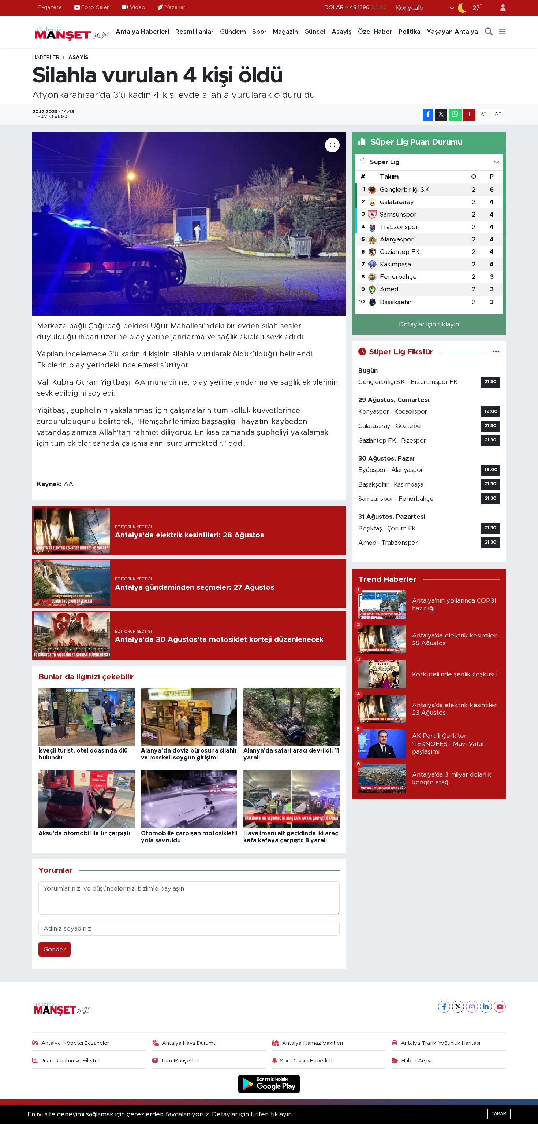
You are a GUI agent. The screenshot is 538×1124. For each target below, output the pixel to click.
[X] (458, 1007)
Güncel (314, 32)
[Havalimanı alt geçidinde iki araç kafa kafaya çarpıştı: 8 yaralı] (291, 799)
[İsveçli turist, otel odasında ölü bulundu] (86, 716)
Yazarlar (175, 7)
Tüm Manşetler (179, 1061)
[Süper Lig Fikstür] (496, 352)
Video (137, 7)
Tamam (499, 1114)
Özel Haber (375, 32)
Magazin (285, 32)
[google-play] (269, 1084)
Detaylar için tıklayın (429, 324)
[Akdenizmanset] (72, 31)
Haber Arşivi (416, 1061)
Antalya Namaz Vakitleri (312, 1043)
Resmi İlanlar (194, 32)
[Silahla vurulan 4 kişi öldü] (189, 223)
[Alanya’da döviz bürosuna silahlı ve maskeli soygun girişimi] (189, 716)
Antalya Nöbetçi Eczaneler (75, 1043)
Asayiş (342, 32)
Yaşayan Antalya (452, 32)
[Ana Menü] (502, 32)
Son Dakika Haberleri (306, 1061)
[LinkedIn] (486, 1007)
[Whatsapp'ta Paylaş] (455, 115)
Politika (410, 32)
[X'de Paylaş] (441, 115)
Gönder (55, 949)
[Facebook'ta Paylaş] (428, 115)
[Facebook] (444, 1007)
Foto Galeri (95, 7)
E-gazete (50, 7)
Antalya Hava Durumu (189, 1043)
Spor (259, 32)
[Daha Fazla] (469, 115)
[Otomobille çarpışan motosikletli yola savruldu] (189, 799)
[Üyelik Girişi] (500, 8)
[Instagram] (472, 1007)
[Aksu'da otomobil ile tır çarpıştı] (86, 799)
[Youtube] (500, 1007)
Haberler (45, 57)
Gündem (233, 32)
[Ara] (489, 32)
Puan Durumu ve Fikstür (70, 1061)
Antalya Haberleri (142, 32)
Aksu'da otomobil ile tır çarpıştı (84, 833)
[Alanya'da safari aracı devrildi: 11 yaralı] (291, 716)
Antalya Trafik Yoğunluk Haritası (440, 1043)
